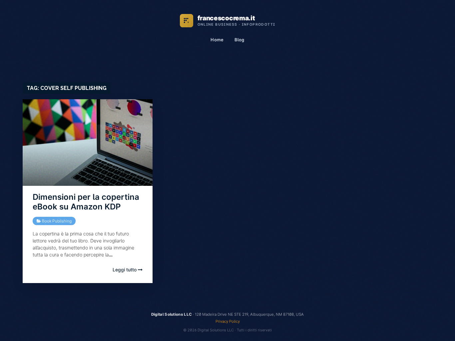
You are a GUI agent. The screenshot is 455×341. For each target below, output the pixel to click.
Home (217, 39)
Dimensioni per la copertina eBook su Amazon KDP (86, 201)
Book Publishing (57, 220)
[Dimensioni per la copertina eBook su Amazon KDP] (88, 142)
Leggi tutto (125, 269)
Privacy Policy (228, 321)
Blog (239, 39)
